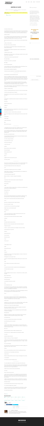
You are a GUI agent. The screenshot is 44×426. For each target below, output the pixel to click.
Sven (7, 393)
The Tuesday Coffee (5, 400)
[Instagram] (39, 1)
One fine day (19, 400)
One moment (12, 400)
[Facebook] (36, 1)
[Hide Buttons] (1, 116)
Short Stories (16, 10)
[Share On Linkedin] (0, 112)
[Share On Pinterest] (0, 113)
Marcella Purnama (14, 410)
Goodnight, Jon (16, 400)
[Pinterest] (17, 406)
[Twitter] (37, 1)
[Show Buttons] (1, 107)
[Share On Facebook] (0, 109)
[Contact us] (0, 115)
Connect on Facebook (34, 79)
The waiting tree (23, 400)
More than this (9, 400)
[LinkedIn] (38, 1)
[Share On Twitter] (0, 111)
